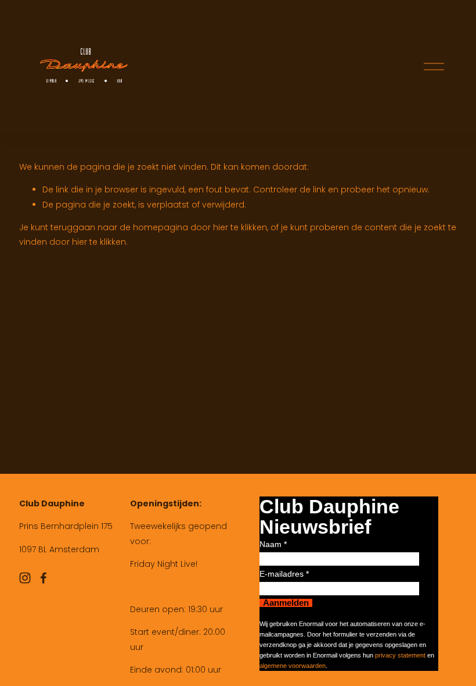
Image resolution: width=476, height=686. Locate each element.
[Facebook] (43, 578)
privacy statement (400, 655)
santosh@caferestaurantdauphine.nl (95, 595)
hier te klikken (240, 227)
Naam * (273, 544)
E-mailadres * (284, 573)
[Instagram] (25, 578)
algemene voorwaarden (292, 665)
